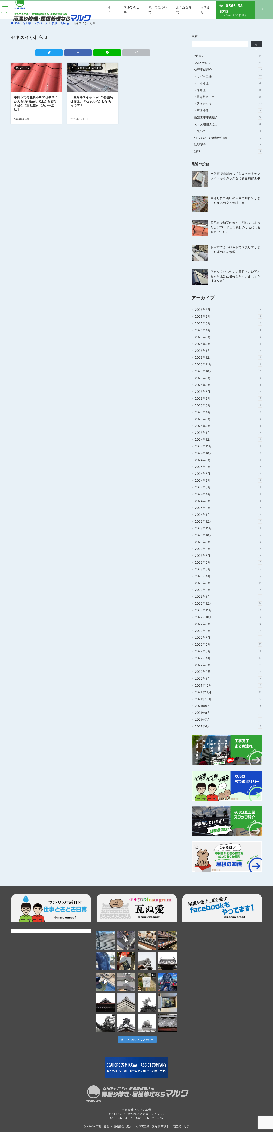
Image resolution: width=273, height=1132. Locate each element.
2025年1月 (228, 432)
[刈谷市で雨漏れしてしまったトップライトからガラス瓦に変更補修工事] (200, 179)
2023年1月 (228, 596)
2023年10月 (228, 535)
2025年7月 (228, 391)
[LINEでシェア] (107, 52)
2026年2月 (228, 344)
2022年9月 (228, 624)
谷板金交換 (229, 103)
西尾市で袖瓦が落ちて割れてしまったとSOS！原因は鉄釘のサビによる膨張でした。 (236, 227)
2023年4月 (228, 576)
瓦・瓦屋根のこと (228, 124)
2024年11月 (228, 446)
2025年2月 (228, 426)
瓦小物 (229, 131)
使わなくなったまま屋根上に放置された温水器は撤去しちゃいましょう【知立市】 (235, 276)
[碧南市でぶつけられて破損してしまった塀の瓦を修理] (200, 253)
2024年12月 (228, 439)
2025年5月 (228, 405)
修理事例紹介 (228, 69)
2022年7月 (228, 637)
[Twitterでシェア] (49, 52)
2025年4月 (228, 412)
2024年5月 (228, 487)
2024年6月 (228, 480)
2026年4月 (228, 330)
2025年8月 (228, 385)
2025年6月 (228, 398)
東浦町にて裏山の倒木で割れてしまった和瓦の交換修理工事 (235, 200)
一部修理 (229, 83)
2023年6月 (228, 562)
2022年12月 (228, 603)
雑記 (227, 151)
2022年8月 (228, 630)
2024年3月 (228, 501)
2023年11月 (228, 528)
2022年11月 (228, 610)
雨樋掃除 (229, 110)
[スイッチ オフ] (264, 10)
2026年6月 (228, 316)
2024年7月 (228, 473)
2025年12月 (228, 357)
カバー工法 (229, 76)
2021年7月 (228, 719)
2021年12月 (228, 685)
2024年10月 (228, 453)
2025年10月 (228, 371)
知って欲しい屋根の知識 (227, 138)
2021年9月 (228, 706)
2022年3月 (228, 665)
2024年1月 (228, 514)
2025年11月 (228, 364)
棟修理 (229, 90)
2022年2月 (228, 671)
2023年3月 (228, 583)
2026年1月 (228, 350)
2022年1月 (228, 678)
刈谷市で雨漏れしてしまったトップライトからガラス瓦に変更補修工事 (235, 176)
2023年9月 (228, 542)
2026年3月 (228, 337)
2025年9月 (228, 378)
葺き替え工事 (229, 97)
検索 (195, 36)
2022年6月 (228, 644)
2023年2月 (228, 590)
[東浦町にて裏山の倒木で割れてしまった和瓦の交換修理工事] (200, 204)
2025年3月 (228, 419)
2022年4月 (228, 658)
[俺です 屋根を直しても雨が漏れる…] (105, 940)
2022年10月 (228, 617)
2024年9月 (228, 460)
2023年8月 (228, 549)
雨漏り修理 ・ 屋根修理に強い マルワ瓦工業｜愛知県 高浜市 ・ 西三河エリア (143, 1126)
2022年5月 (228, 651)
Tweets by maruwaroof (27, 931)
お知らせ (227, 56)
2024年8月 (228, 467)
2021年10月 (228, 699)
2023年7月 (228, 555)
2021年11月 (228, 692)
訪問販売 (227, 144)
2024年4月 (228, 494)
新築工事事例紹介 (228, 117)
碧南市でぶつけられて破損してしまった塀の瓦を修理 (235, 249)
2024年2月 (228, 508)
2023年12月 (228, 521)
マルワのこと (227, 62)
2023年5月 (228, 569)
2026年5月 (228, 323)
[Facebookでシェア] (78, 52)
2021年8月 (228, 712)
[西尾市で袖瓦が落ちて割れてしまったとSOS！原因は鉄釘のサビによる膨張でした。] (200, 228)
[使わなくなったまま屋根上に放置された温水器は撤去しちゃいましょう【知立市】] (200, 277)
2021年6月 (228, 726)
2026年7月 (228, 309)
